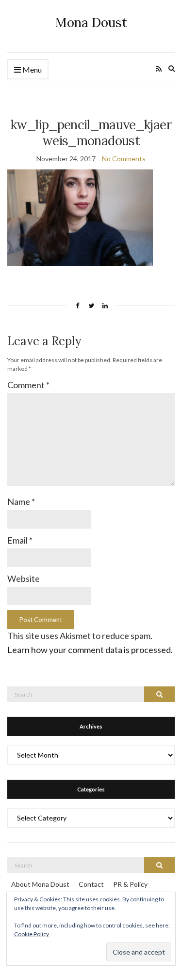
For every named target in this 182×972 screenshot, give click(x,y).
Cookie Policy (31, 934)
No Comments (124, 158)
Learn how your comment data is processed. (90, 649)
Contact (91, 884)
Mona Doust (91, 22)
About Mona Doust (40, 884)
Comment (28, 385)
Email (20, 540)
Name (21, 501)
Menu (31, 69)
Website (23, 578)
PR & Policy (130, 884)
